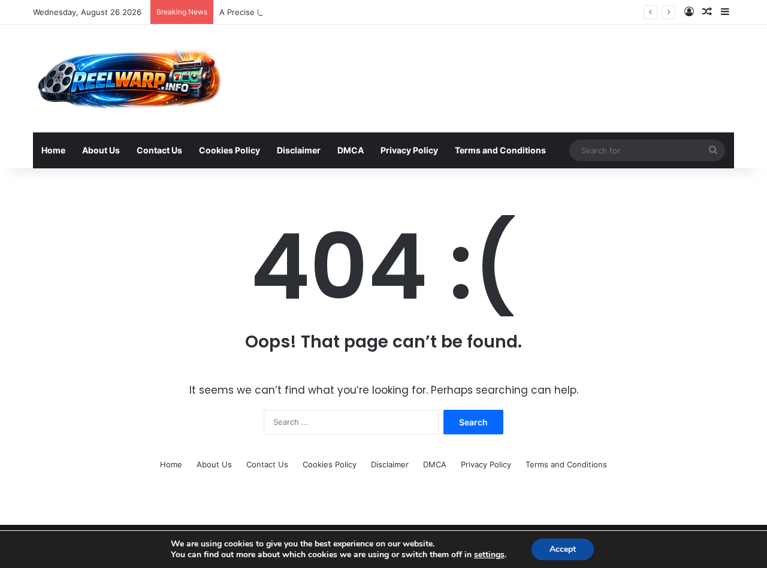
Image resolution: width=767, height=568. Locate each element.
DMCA (350, 150)
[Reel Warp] (127, 78)
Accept (562, 549)
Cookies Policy (229, 150)
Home (53, 150)
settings (489, 554)
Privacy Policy (409, 150)
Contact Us (159, 150)
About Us (101, 150)
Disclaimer (299, 150)
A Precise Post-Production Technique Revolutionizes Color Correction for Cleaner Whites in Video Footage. (420, 12)
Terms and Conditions (500, 150)
